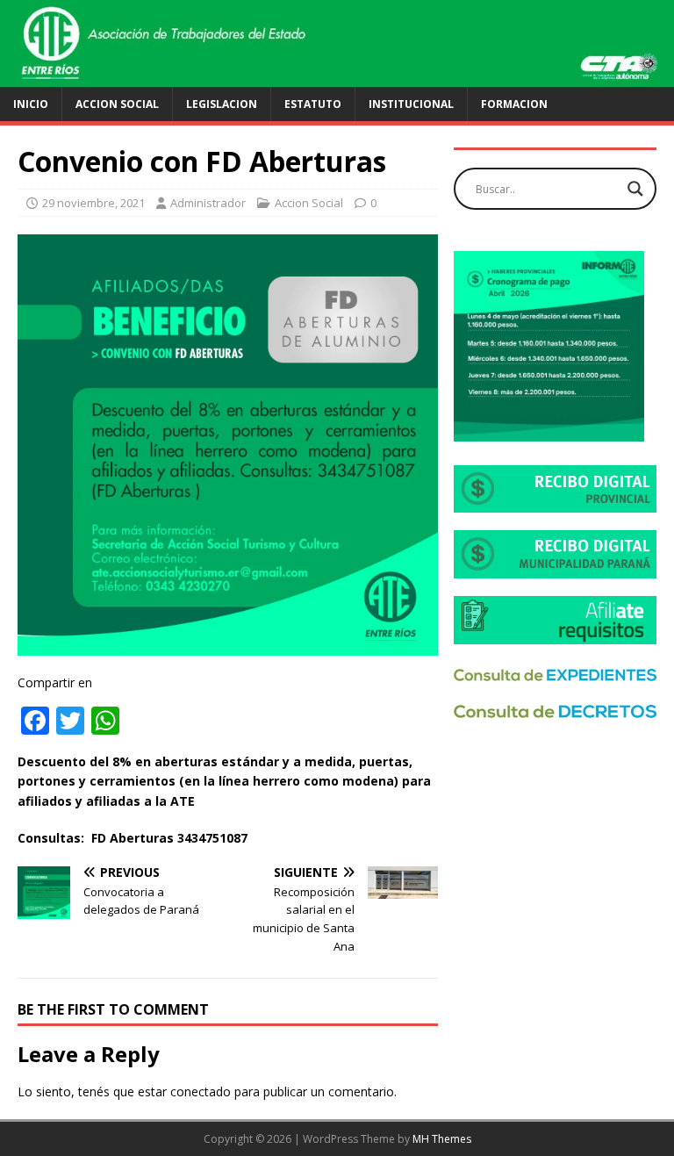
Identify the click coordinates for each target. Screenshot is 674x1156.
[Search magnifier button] (635, 188)
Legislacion (221, 104)
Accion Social (117, 104)
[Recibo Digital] (555, 502)
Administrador (208, 203)
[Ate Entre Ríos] (337, 76)
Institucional (411, 104)
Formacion (514, 104)
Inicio (30, 104)
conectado (200, 1091)
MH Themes (441, 1138)
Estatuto (312, 104)
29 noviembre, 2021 (93, 203)
